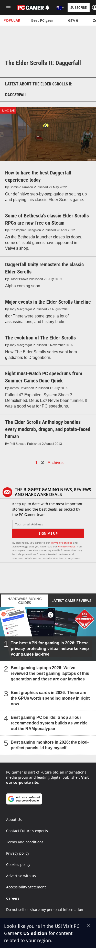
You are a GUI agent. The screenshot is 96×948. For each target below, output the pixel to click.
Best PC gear (42, 20)
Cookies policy (18, 864)
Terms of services (62, 542)
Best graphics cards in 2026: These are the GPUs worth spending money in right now (50, 698)
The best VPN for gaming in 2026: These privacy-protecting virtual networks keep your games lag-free (50, 648)
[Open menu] (8, 8)
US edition (35, 933)
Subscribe (78, 7)
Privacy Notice (67, 546)
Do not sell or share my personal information (44, 909)
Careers (12, 898)
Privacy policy (17, 853)
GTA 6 (73, 20)
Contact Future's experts (27, 830)
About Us (14, 819)
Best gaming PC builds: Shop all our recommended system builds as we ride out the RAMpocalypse (49, 723)
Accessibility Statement (26, 887)
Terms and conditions (25, 842)
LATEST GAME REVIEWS (71, 600)
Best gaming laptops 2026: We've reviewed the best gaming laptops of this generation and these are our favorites (50, 673)
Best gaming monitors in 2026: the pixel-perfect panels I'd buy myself (50, 745)
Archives (55, 463)
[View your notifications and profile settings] (47, 8)
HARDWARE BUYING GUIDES (24, 600)
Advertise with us (21, 875)
